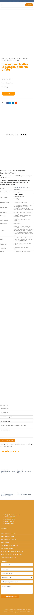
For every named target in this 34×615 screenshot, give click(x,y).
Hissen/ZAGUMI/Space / (20, 188)
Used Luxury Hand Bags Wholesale (24, 472)
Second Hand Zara (7, 548)
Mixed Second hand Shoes (9, 545)
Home (4, 58)
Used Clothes (13, 58)
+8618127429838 (9, 523)
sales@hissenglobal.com (12, 515)
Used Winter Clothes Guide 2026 (11, 554)
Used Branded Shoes (7, 536)
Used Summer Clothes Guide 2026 (12, 551)
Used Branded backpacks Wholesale (8, 472)
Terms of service (21, 611)
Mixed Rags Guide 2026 (8, 557)
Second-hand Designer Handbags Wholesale (7, 495)
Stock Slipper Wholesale (24, 494)
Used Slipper (5, 542)
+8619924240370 (9, 517)
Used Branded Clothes (8, 533)
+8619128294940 (9, 519)
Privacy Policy (13, 611)
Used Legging (14, 60)
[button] (7, 103)
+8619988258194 (9, 521)
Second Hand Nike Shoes (9, 539)
